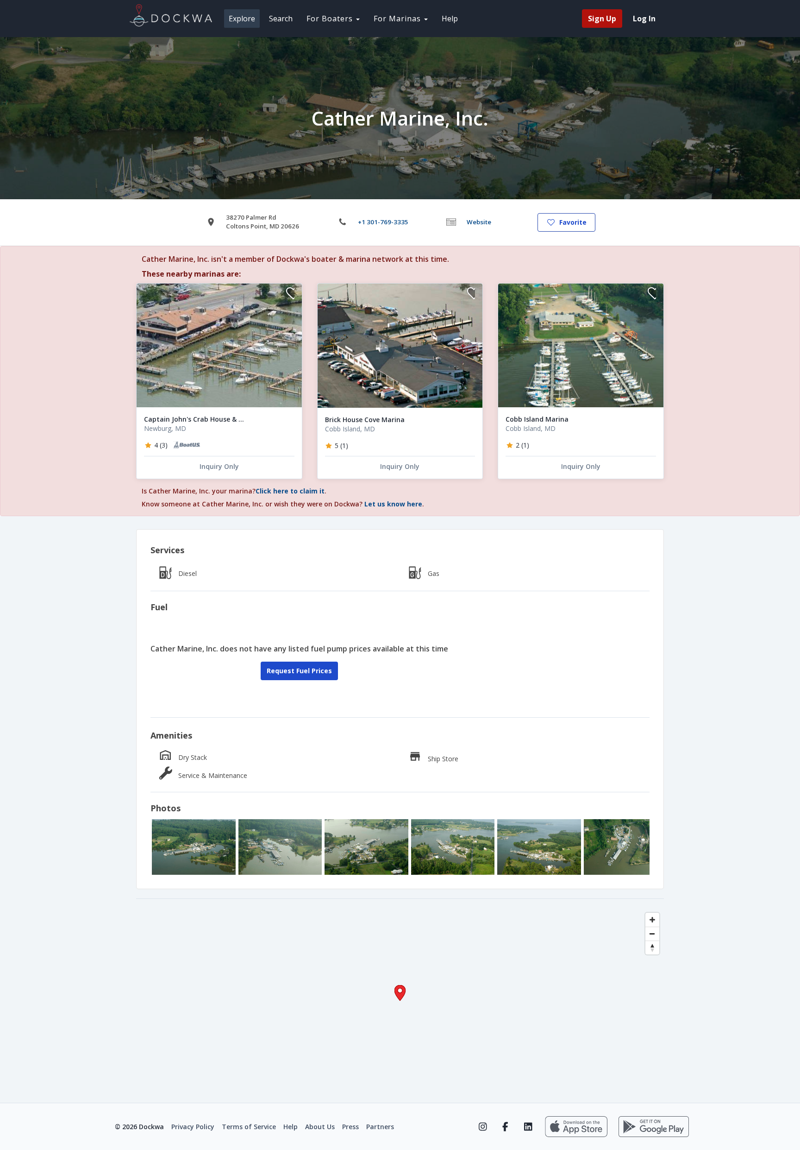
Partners (380, 1126)
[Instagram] (482, 1126)
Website (479, 222)
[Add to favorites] (290, 294)
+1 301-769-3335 (383, 222)
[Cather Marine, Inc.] (193, 847)
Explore (242, 18)
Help (450, 18)
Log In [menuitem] (644, 18)
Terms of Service (249, 1126)
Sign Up (602, 18)
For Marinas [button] (398, 18)
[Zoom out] (652, 934)
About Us (320, 1126)
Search (281, 18)
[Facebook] (505, 1126)
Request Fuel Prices (299, 670)
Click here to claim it (290, 491)
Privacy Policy (192, 1126)
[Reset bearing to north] (652, 947)
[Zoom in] (652, 920)
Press (350, 1126)
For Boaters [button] (330, 18)
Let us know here (393, 503)
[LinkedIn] (528, 1126)
